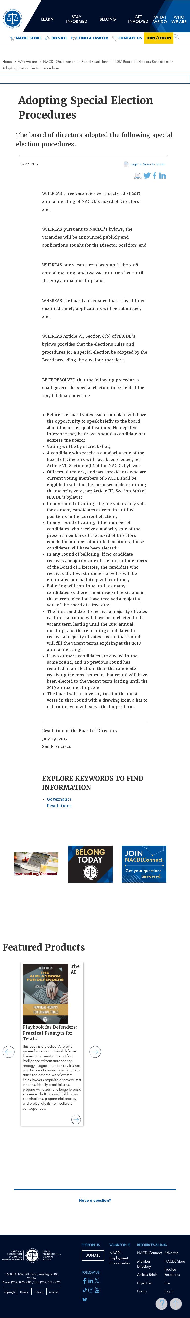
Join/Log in (158, 38)
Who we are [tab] (179, 19)
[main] (95, 617)
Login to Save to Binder (148, 164)
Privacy (24, 1292)
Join (167, 1283)
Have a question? (95, 1200)
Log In (169, 1291)
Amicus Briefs (147, 1274)
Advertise (171, 1252)
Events (142, 1291)
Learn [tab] (47, 21)
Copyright (10, 1292)
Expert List (144, 1283)
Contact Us (130, 38)
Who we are (27, 61)
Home (7, 61)
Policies (39, 1292)
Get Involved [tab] (138, 21)
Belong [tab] (108, 21)
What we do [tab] (160, 19)
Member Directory (144, 1264)
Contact (53, 1292)
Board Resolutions (94, 61)
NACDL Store (28, 38)
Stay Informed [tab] (76, 21)
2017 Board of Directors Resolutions (141, 61)
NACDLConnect (149, 1252)
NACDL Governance (59, 61)
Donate (59, 38)
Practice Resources (172, 1272)
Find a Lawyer (93, 38)
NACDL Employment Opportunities (119, 1258)
